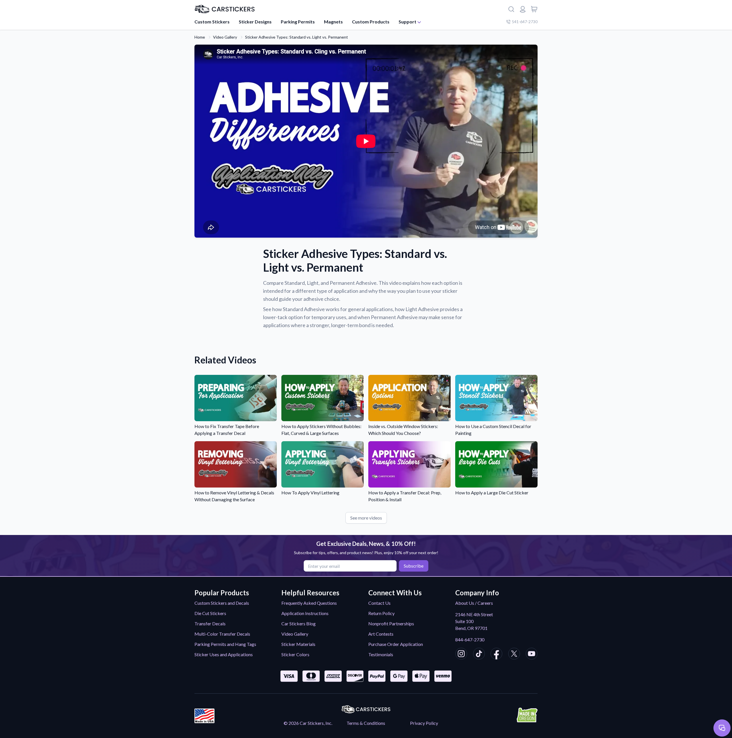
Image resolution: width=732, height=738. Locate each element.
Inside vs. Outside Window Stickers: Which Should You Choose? (403, 429)
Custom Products (370, 21)
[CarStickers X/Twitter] (514, 654)
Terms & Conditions (366, 723)
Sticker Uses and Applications (223, 654)
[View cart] (534, 9)
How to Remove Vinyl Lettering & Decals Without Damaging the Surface (234, 496)
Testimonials (380, 654)
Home (199, 37)
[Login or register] (522, 9)
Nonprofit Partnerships (391, 623)
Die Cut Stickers (210, 613)
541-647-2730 (525, 21)
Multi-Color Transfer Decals (222, 633)
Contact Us (379, 603)
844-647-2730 (469, 639)
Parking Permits (298, 21)
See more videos (366, 517)
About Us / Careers (474, 603)
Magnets (333, 21)
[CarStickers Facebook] (496, 654)
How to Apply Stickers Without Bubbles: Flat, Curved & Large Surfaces (321, 429)
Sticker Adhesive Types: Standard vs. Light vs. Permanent (296, 37)
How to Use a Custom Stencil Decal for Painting (493, 429)
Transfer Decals (210, 623)
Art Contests (380, 633)
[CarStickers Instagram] (461, 654)
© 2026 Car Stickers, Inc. (308, 723)
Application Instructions (305, 613)
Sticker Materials (298, 644)
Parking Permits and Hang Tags (225, 644)
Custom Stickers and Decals (221, 603)
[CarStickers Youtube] (532, 654)
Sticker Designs (255, 21)
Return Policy (381, 613)
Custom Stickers (212, 21)
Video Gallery (225, 37)
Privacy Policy (424, 723)
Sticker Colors (295, 654)
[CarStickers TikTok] (479, 654)
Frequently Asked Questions (309, 603)
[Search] (511, 9)
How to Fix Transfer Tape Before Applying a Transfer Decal (226, 429)
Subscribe (413, 565)
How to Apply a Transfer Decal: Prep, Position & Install (404, 496)
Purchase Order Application (395, 644)
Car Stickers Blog (298, 623)
